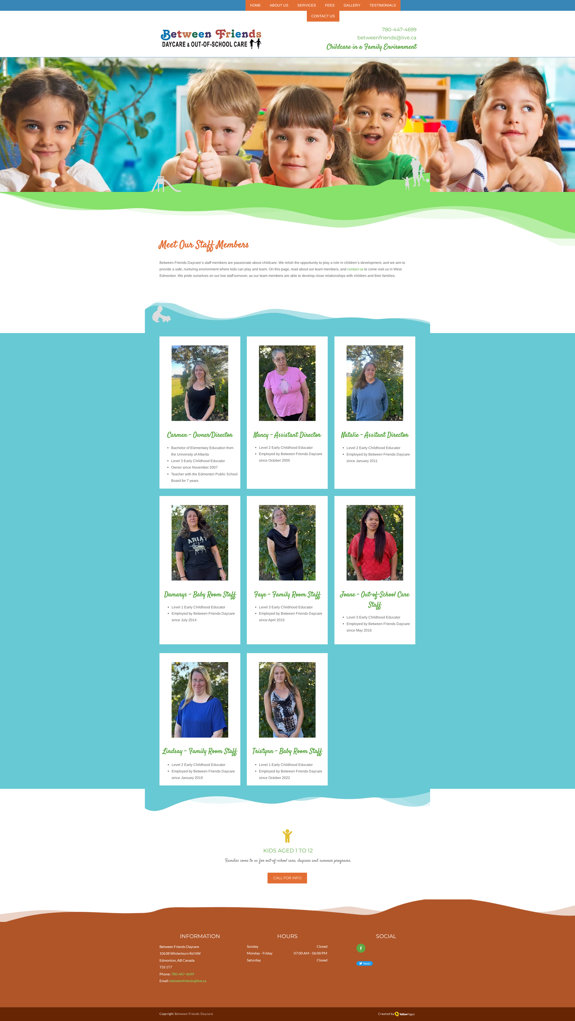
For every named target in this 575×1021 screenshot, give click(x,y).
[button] (307, 5)
